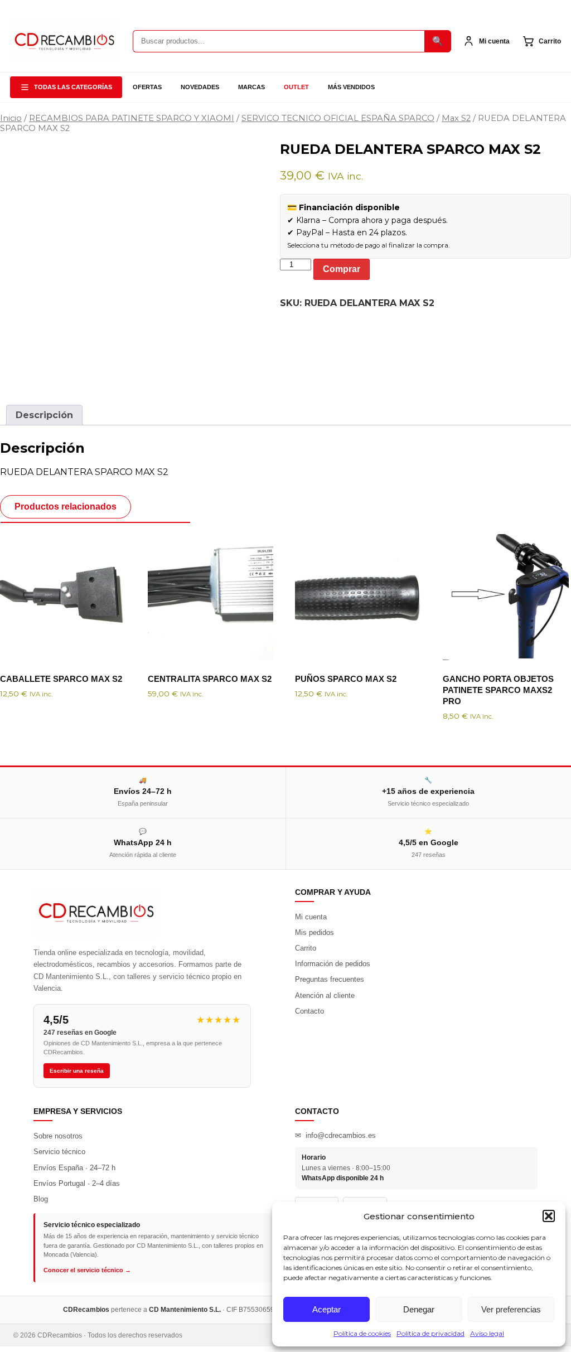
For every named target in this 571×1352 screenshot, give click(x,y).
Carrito (305, 948)
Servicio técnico (59, 1151)
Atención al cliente (325, 995)
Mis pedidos (314, 932)
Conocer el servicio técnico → (87, 1270)
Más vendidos (351, 87)
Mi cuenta (311, 917)
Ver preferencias (511, 1309)
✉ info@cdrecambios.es (335, 1135)
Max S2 (456, 118)
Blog (40, 1199)
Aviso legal (487, 1333)
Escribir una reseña (77, 1071)
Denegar (418, 1309)
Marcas (251, 87)
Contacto (309, 1011)
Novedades (200, 87)
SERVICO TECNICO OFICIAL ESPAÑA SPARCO (337, 118)
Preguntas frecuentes (329, 979)
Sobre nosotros (58, 1136)
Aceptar (326, 1309)
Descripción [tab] (44, 415)
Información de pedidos (332, 964)
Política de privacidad (430, 1333)
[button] (548, 1216)
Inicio (11, 118)
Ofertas (147, 87)
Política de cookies (362, 1333)
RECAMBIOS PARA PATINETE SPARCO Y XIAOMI (131, 118)
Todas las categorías (73, 87)
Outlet (296, 87)
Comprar (341, 269)
